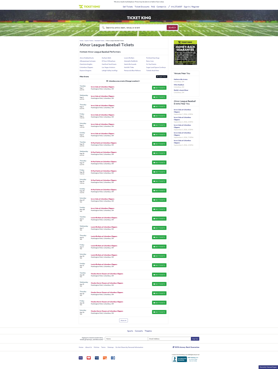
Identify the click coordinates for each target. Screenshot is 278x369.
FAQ (153, 6)
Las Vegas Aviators (108, 67)
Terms (103, 347)
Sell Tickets (128, 6)
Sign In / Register (191, 6)
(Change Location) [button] (132, 81)
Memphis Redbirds (131, 61)
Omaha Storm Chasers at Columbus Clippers (107, 274)
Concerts (139, 331)
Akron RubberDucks (87, 58)
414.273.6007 (176, 6)
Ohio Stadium (179, 85)
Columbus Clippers (86, 67)
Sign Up (195, 339)
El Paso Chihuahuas (108, 61)
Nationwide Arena (180, 79)
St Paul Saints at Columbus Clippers (104, 143)
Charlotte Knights (86, 64)
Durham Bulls (106, 58)
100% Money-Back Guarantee (186, 347)
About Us (88, 347)
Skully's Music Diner (181, 90)
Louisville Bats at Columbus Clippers (104, 218)
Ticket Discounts (142, 6)
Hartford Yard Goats (109, 64)
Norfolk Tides (129, 67)
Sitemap (111, 347)
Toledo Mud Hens (152, 70)
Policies (96, 347)
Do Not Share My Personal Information (129, 347)
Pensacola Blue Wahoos (132, 70)
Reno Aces (150, 61)
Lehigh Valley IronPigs (109, 70)
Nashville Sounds (130, 64)
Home (81, 347)
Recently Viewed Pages (268, 367)
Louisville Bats (129, 58)
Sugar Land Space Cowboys (156, 67)
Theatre (148, 331)
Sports (130, 331)
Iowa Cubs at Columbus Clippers (102, 87)
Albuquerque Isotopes (88, 61)
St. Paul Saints (151, 64)
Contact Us (161, 6)
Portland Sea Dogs (152, 58)
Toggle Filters (162, 76)
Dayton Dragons (85, 70)
